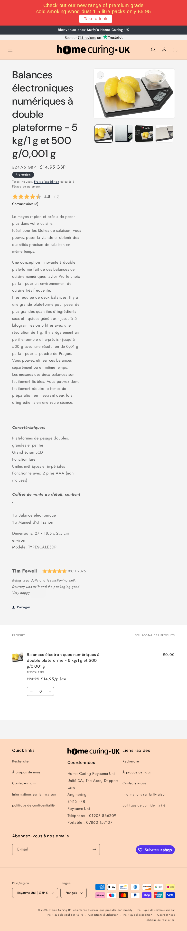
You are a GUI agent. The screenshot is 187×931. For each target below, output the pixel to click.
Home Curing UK (60, 910)
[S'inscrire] (94, 849)
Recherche (20, 761)
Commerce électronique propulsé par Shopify (102, 910)
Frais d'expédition (46, 181)
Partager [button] (23, 607)
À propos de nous (26, 772)
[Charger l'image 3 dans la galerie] (144, 134)
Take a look (96, 18)
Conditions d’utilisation (103, 915)
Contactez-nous (24, 783)
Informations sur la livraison (34, 794)
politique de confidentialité (33, 805)
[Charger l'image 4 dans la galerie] (164, 134)
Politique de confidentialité (65, 915)
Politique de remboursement (156, 910)
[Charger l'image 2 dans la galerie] (124, 134)
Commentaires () (25, 203)
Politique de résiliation (160, 920)
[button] (10, 50)
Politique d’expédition (137, 915)
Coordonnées (166, 915)
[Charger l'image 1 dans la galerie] (103, 134)
